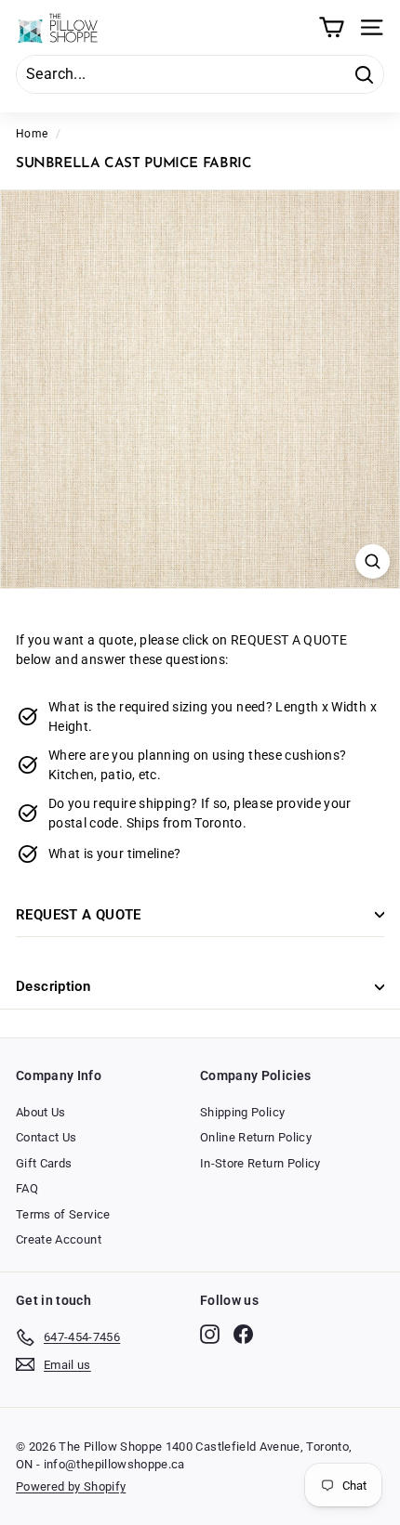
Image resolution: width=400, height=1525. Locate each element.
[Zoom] (372, 561)
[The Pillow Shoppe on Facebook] (243, 1334)
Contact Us (46, 1137)
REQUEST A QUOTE (78, 914)
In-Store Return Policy (260, 1163)
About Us (41, 1112)
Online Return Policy (256, 1137)
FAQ (27, 1188)
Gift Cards (44, 1163)
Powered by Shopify (71, 1486)
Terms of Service (63, 1214)
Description (53, 986)
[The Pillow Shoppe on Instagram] (210, 1334)
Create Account (58, 1239)
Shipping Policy (242, 1112)
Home (31, 133)
